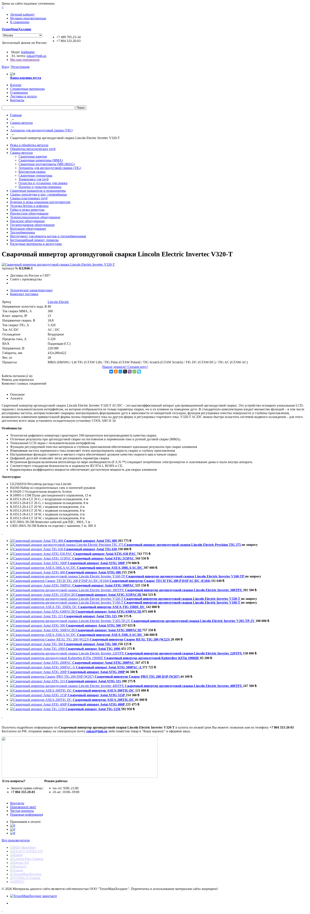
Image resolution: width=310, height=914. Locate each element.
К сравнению (19, 22)
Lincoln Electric (58, 302)
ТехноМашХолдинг (16, 29)
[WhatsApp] (134, 371)
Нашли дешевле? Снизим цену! (125, 367)
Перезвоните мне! (23, 807)
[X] (125, 371)
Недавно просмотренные (28, 18)
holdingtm (28, 52)
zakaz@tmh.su (36, 56)
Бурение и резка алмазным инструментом (40, 202)
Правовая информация (26, 814)
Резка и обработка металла (29, 145)
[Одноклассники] (116, 371)
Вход (5, 67)
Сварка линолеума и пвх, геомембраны (38, 194)
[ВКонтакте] (111, 371)
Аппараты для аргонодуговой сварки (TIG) (41, 130)
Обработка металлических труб (32, 149)
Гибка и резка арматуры (27, 209)
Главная (16, 115)
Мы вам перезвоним (24, 59)
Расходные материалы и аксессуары (36, 244)
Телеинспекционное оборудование (35, 217)
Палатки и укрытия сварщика (40, 187)
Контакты (17, 803)
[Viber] (130, 371)
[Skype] (139, 371)
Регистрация (20, 67)
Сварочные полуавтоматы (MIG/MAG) (47, 164)
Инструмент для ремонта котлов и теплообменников (48, 236)
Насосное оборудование (27, 221)
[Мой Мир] (120, 371)
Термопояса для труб (34, 179)
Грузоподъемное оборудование (32, 225)
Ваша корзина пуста (25, 78)
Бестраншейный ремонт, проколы (34, 240)
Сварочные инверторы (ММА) (41, 160)
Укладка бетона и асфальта (29, 206)
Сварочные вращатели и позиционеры (38, 190)
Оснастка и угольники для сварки (43, 183)
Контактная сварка (32, 171)
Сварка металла (21, 122)
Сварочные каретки (33, 156)
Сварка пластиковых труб (28, 198)
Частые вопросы (22, 811)
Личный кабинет (22, 14)
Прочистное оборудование (29, 213)
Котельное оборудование (28, 228)
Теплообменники (22, 232)
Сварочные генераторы (35, 175)
